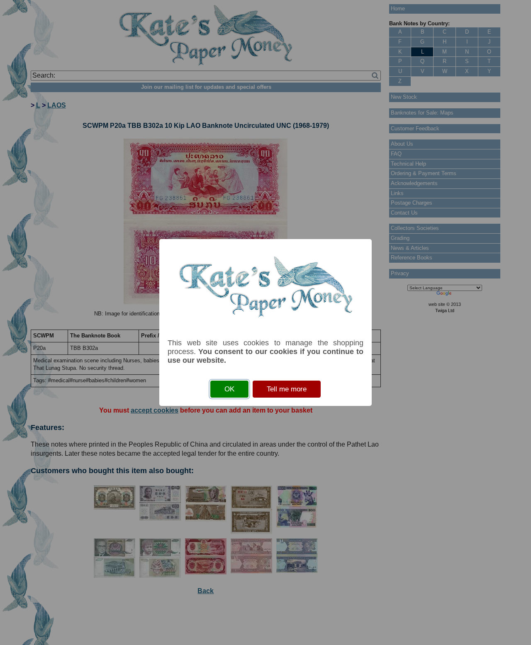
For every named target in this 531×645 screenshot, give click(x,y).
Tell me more (287, 389)
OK (229, 389)
